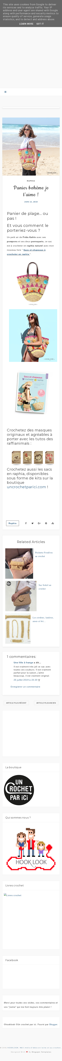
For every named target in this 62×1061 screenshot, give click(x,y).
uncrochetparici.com (26, 487)
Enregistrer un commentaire (25, 686)
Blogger (53, 1024)
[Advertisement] (31, 51)
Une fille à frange (23, 662)
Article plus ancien (46, 703)
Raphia (31, 181)
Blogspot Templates (41, 1052)
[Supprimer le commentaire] (39, 680)
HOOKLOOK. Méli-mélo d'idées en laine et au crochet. (34, 1048)
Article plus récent (16, 703)
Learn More (26, 24)
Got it (40, 24)
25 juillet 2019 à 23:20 (26, 680)
